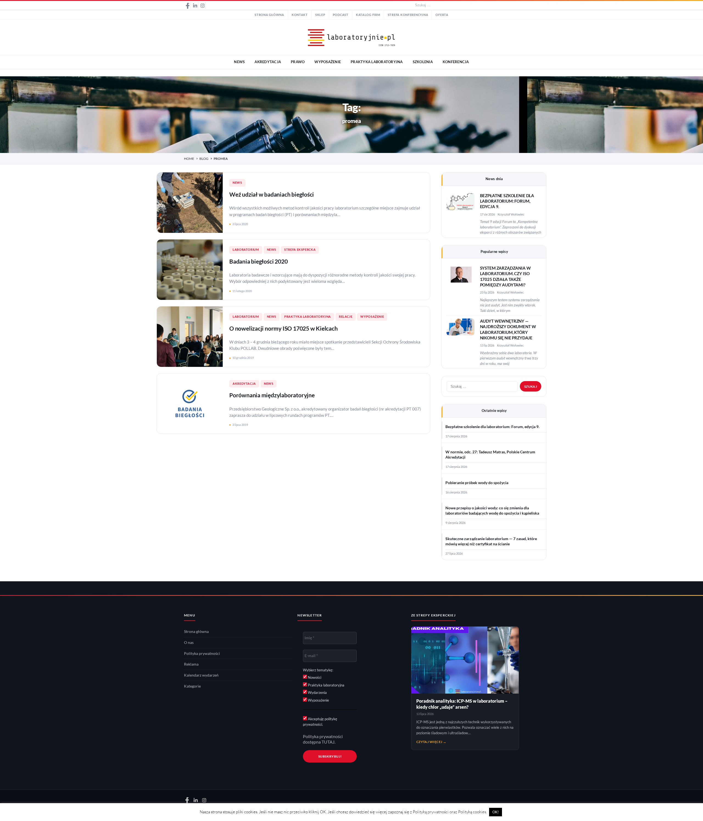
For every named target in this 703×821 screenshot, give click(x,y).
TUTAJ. (328, 741)
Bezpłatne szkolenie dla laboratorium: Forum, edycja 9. (507, 201)
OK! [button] (495, 812)
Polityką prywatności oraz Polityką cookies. (450, 811)
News (237, 182)
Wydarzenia (317, 692)
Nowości (314, 677)
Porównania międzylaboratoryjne (272, 395)
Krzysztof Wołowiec (511, 214)
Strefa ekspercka (300, 249)
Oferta (442, 14)
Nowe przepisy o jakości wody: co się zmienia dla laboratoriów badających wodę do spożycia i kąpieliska (492, 510)
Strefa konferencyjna (408, 14)
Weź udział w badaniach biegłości (271, 194)
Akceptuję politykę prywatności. (320, 722)
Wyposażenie (372, 316)
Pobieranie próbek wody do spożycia (476, 483)
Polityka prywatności (202, 653)
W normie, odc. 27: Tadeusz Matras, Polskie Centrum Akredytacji (490, 454)
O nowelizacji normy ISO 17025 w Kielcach (283, 328)
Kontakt (300, 14)
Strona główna (269, 14)
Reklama (191, 664)
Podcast (340, 14)
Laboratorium (246, 249)
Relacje (345, 316)
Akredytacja (244, 383)
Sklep (320, 14)
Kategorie (192, 686)
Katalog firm (368, 14)
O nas (189, 642)
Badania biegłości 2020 (258, 261)
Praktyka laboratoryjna (307, 316)
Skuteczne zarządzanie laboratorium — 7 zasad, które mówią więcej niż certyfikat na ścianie (491, 541)
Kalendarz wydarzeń (201, 675)
